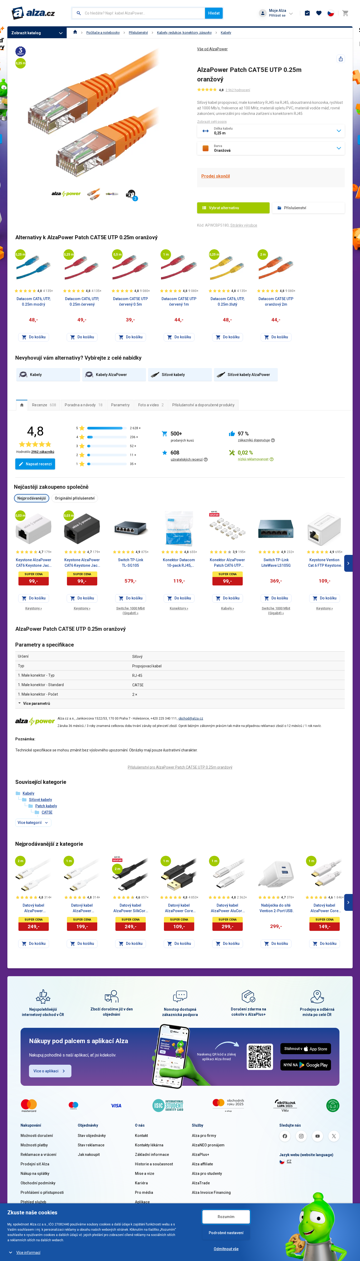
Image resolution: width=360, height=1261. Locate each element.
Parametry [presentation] (120, 405)
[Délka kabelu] (20, 254)
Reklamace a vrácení (38, 1154)
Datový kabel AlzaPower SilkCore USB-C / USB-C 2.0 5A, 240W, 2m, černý (130, 908)
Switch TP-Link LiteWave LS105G (276, 563)
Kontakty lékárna (149, 1145)
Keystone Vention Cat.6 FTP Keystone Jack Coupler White (324, 563)
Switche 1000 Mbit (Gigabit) (130, 610)
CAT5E (47, 812)
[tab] (21, 405)
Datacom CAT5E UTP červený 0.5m (130, 301)
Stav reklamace (91, 1145)
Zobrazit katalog (26, 33)
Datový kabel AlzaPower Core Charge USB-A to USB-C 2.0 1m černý (179, 908)
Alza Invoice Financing (211, 1192)
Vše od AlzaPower (212, 49)
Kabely (226, 33)
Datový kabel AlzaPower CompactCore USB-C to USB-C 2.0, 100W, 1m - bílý (82, 908)
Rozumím (226, 1217)
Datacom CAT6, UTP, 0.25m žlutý (227, 301)
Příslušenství (138, 33)
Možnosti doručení (37, 1135)
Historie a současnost (154, 1164)
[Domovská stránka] (75, 33)
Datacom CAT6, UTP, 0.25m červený (82, 301)
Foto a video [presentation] (151, 405)
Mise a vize (144, 1173)
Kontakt (141, 1135)
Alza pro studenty (207, 1173)
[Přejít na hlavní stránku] (33, 13)
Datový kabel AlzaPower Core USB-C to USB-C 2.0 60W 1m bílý (324, 908)
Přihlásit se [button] (277, 15)
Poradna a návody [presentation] (84, 405)
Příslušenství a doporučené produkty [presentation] (203, 405)
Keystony (33, 608)
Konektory (179, 608)
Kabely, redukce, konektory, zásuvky (184, 33)
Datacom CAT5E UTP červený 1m (179, 301)
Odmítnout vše (226, 1249)
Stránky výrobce (243, 225)
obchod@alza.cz (190, 718)
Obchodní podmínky (38, 1183)
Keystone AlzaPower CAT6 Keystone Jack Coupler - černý (82, 563)
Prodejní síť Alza (35, 1164)
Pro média (144, 1192)
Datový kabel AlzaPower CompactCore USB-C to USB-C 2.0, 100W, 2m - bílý (33, 908)
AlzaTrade (201, 1183)
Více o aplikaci (46, 1071)
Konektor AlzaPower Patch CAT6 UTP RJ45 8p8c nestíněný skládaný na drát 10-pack (227, 563)
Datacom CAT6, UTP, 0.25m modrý (33, 301)
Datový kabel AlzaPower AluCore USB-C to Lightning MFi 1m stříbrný (227, 908)
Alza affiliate (202, 1164)
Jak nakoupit (89, 1154)
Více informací (28, 1252)
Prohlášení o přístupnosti (42, 1192)
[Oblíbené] (319, 13)
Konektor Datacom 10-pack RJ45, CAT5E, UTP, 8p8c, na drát (179, 563)
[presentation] (21, 405)
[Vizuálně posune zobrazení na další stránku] (348, 563)
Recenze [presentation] (44, 405)
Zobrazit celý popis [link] (212, 122)
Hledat (214, 13)
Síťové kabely (40, 800)
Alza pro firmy (204, 1135)
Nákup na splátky (35, 1173)
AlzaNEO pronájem (208, 1145)
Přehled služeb (33, 1202)
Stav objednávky (92, 1135)
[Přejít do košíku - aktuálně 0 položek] (345, 13)
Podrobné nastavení (226, 1233)
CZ (289, 1161)
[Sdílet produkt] (341, 59)
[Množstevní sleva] (214, 513)
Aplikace (142, 1202)
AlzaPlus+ (200, 1154)
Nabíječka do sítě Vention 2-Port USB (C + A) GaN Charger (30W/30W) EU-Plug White (276, 908)
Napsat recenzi (39, 464)
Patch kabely (46, 806)
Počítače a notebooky (103, 33)
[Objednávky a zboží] (307, 13)
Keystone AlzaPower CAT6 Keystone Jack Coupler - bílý (33, 563)
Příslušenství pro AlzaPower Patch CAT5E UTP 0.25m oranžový (180, 767)
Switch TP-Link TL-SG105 (130, 563)
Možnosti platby (34, 1145)
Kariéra (141, 1183)
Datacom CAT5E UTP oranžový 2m (276, 301)
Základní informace (152, 1154)
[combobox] (138, 13)
